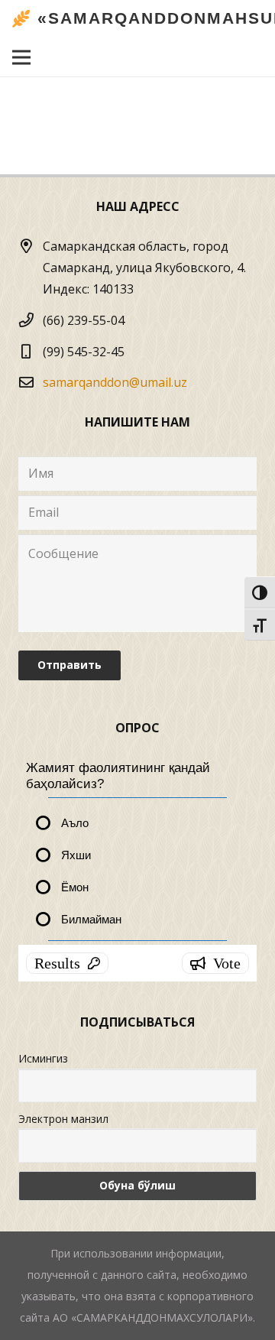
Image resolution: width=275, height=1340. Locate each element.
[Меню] (21, 57)
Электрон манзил (63, 1118)
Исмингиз (43, 1058)
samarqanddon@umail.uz (115, 382)
